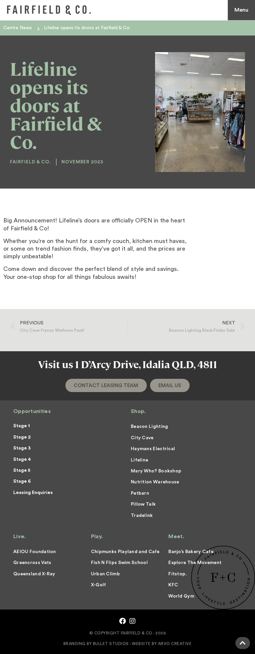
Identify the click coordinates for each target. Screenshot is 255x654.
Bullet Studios (111, 644)
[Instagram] (132, 621)
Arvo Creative (175, 644)
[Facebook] (122, 621)
